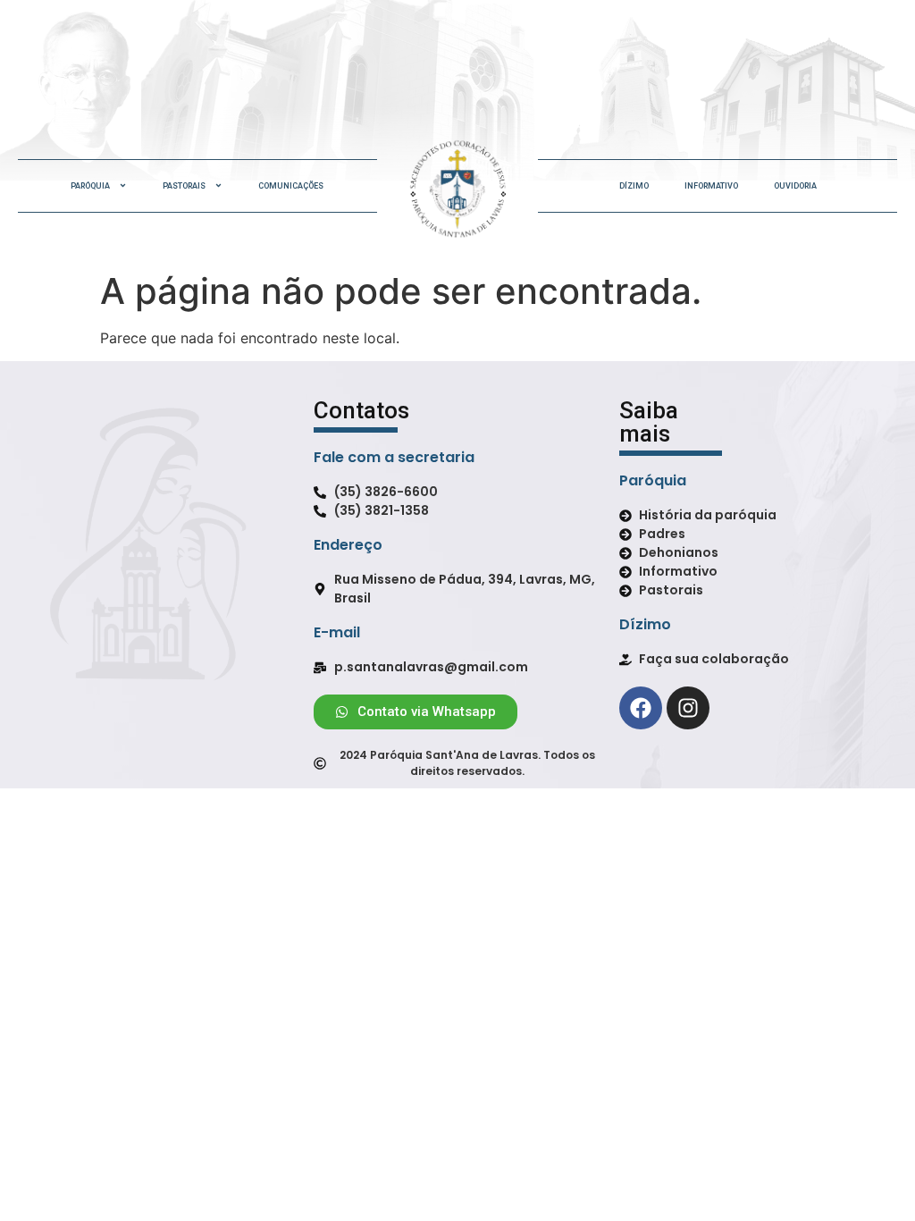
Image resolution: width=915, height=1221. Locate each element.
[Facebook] (640, 707)
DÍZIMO (634, 185)
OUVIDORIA (795, 185)
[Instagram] (688, 707)
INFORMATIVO (711, 185)
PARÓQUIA (90, 185)
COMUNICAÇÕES (290, 185)
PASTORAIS (184, 185)
